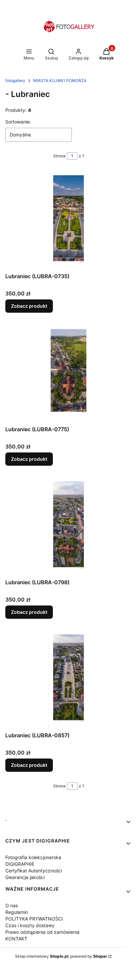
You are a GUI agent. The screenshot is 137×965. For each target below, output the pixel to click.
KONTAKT (16, 938)
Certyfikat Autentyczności (33, 870)
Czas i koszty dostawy (30, 925)
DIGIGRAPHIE (19, 864)
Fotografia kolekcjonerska (33, 857)
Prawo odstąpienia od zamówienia (42, 932)
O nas (11, 905)
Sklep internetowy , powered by (61, 956)
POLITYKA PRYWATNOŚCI (34, 919)
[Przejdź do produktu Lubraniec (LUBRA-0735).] (68, 220)
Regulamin (16, 912)
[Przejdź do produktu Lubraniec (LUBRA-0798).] (68, 526)
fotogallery (15, 80)
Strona (59, 155)
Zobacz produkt (29, 306)
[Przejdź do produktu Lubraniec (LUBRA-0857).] (68, 679)
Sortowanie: (18, 121)
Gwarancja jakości (25, 877)
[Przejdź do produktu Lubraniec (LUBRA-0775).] (68, 373)
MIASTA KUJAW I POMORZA (59, 80)
